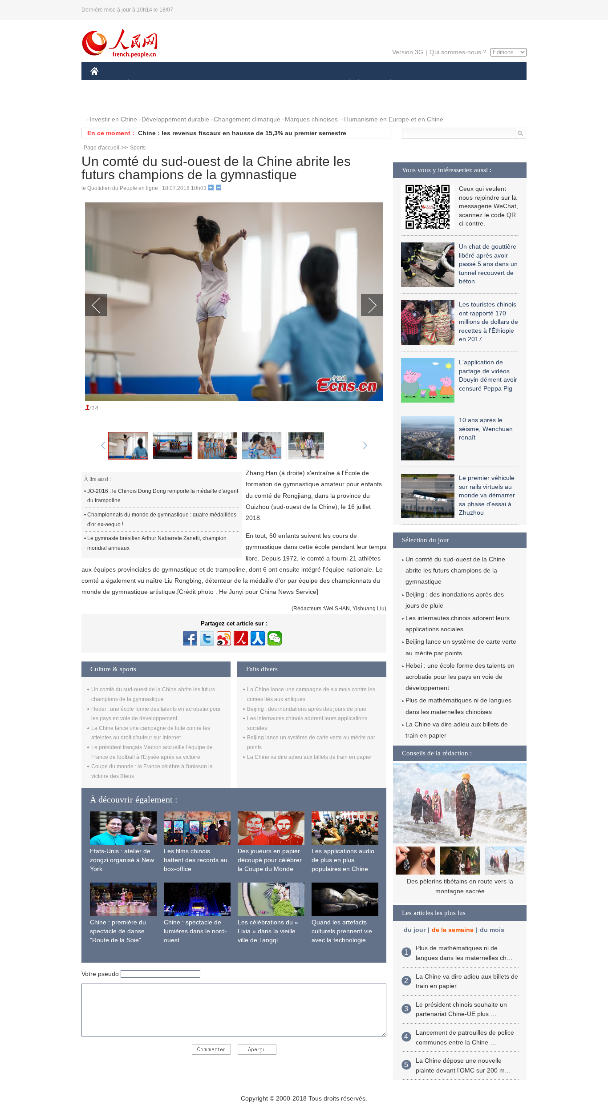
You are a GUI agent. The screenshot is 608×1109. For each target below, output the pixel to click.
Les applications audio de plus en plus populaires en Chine (343, 859)
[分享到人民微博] (241, 638)
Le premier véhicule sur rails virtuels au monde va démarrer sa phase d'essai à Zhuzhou (487, 495)
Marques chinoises (311, 119)
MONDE (186, 84)
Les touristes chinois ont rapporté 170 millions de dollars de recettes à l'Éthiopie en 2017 (488, 322)
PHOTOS (109, 101)
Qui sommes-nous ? (458, 52)
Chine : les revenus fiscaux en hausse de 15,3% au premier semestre (242, 133)
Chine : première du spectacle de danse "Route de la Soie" (118, 931)
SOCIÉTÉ (346, 84)
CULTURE (305, 84)
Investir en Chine (113, 119)
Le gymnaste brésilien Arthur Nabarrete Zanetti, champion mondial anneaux (157, 543)
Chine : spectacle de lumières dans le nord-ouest (195, 931)
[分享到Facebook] (190, 638)
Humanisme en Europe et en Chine (393, 119)
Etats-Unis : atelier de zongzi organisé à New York (122, 859)
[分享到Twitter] (207, 638)
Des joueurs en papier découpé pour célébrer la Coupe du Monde (270, 859)
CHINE (106, 84)
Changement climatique (247, 119)
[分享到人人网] (258, 638)
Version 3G (407, 52)
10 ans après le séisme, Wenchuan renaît (486, 428)
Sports (138, 148)
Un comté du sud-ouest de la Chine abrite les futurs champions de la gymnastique (455, 570)
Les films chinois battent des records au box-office (195, 859)
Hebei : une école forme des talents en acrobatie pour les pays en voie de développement (460, 676)
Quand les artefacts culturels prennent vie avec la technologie (342, 931)
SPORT (422, 84)
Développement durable (175, 119)
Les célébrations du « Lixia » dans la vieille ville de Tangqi (268, 931)
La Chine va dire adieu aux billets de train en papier (309, 757)
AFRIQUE (224, 84)
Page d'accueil (101, 148)
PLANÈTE (385, 84)
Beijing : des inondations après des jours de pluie (306, 709)
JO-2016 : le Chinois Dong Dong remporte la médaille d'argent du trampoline (162, 496)
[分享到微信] (275, 638)
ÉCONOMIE (145, 84)
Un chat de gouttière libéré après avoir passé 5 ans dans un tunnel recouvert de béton (488, 264)
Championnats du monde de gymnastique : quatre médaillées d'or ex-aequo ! (161, 520)
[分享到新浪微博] (224, 638)
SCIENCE (264, 84)
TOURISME (460, 84)
